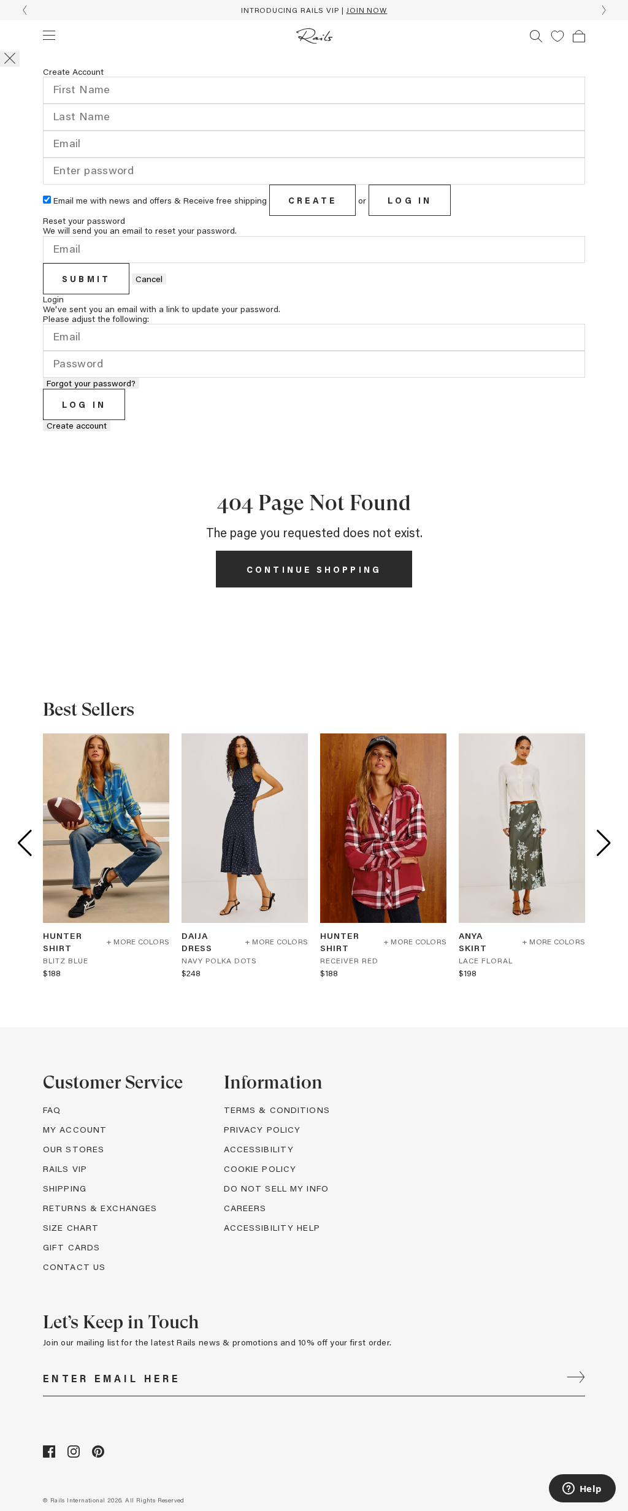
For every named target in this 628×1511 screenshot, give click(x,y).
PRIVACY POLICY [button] (262, 1129)
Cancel (149, 279)
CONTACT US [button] (74, 1266)
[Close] (10, 59)
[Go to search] (536, 36)
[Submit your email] (576, 1378)
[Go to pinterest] (98, 1454)
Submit (86, 279)
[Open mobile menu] (49, 35)
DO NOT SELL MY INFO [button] (276, 1188)
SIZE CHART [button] (71, 1227)
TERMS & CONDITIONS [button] (277, 1109)
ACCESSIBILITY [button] (259, 1149)
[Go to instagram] (73, 1454)
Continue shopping (314, 569)
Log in (410, 200)
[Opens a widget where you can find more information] (582, 1489)
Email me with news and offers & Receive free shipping (160, 200)
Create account (77, 425)
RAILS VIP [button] (65, 1168)
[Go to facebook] (49, 1454)
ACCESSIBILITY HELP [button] (272, 1227)
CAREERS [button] (245, 1208)
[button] (557, 36)
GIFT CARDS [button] (71, 1247)
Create (312, 200)
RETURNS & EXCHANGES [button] (100, 1208)
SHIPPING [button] (64, 1188)
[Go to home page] (314, 36)
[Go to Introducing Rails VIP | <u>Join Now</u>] (314, 10)
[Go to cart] (579, 36)
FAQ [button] (52, 1109)
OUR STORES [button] (73, 1149)
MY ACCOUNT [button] (75, 1129)
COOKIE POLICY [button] (260, 1168)
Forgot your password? (91, 383)
